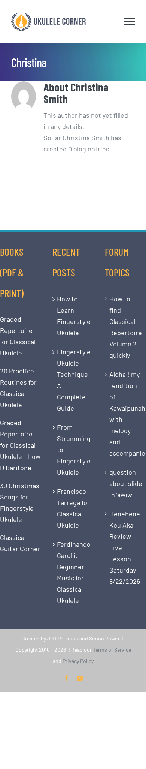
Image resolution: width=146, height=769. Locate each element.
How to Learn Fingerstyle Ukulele (73, 316)
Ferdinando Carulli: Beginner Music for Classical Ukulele (73, 572)
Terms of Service (112, 649)
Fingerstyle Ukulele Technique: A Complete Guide (73, 380)
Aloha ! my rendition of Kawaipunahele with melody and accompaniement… (125, 413)
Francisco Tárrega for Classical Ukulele (73, 508)
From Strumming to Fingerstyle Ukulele (73, 449)
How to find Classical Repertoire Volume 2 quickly (125, 327)
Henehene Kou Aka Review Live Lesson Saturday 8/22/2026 (124, 547)
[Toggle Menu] (129, 21)
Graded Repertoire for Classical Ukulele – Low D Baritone (20, 445)
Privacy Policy (78, 661)
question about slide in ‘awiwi (125, 483)
